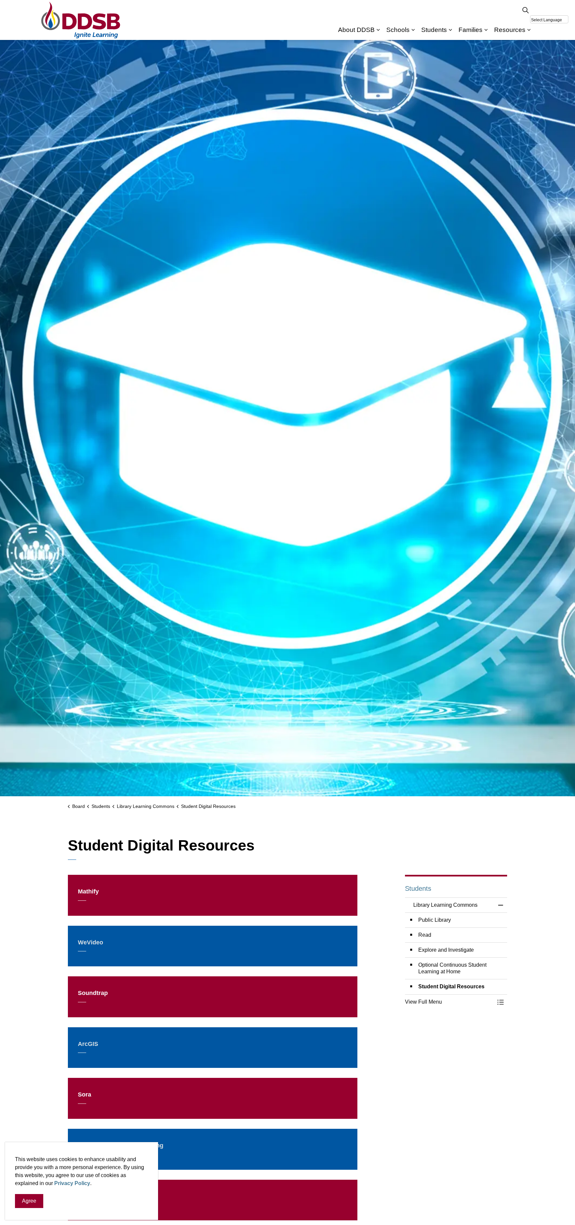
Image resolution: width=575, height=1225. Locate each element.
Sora (84, 1094)
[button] (449, 1002)
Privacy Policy (72, 1183)
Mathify (88, 891)
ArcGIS (88, 1044)
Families (470, 29)
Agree (29, 1201)
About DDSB (356, 29)
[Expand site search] (525, 10)
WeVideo (90, 942)
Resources (509, 29)
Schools (398, 29)
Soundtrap (93, 993)
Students (434, 29)
